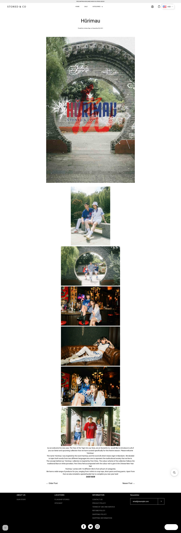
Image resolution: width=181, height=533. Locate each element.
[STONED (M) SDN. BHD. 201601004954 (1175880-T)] (16, 6)
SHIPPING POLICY (99, 514)
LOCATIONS (59, 495)
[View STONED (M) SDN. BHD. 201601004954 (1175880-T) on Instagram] (97, 526)
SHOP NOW (90, 477)
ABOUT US (21, 495)
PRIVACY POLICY (99, 503)
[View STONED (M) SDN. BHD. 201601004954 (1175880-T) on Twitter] (90, 526)
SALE (86, 6)
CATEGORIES (96, 6)
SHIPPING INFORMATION (102, 518)
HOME (77, 6)
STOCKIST (58, 503)
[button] (174, 472)
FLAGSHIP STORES (62, 499)
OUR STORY (21, 499)
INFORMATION (98, 495)
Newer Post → (129, 483)
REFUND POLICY (98, 510)
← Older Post (52, 483)
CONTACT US (97, 499)
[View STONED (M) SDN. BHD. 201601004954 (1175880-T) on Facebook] (83, 526)
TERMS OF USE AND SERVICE (103, 507)
